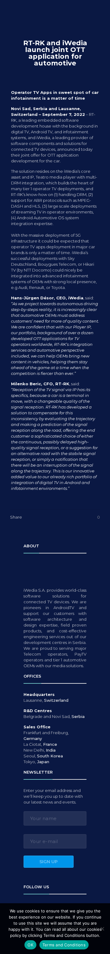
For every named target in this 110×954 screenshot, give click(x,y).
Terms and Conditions (64, 944)
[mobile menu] (101, 12)
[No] (102, 929)
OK (30, 944)
